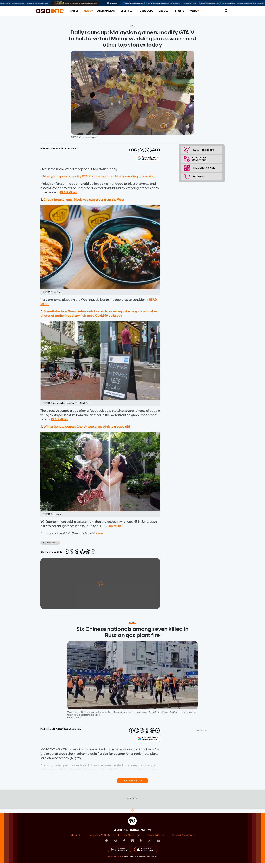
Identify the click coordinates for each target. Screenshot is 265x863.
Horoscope (145, 10)
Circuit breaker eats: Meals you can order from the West (83, 199)
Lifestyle (126, 10)
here (99, 533)
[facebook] (131, 150)
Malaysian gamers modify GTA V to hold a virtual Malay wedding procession (98, 176)
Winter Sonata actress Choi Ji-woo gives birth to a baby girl (87, 426)
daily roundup (50, 543)
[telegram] (141, 150)
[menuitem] (74, 11)
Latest (74, 10)
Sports (179, 10)
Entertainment (106, 10)
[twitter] (136, 150)
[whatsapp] (147, 150)
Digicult (164, 10)
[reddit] (152, 150)
